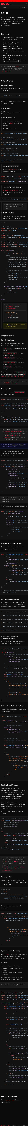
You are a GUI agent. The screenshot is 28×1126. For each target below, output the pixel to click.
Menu (11, 4)
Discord (15, 1)
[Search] (26, 4)
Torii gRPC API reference (10, 382)
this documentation (7, 71)
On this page (22, 7)
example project (10, 1100)
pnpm (11, 123)
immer (7, 954)
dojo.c (17, 66)
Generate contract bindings (11, 190)
